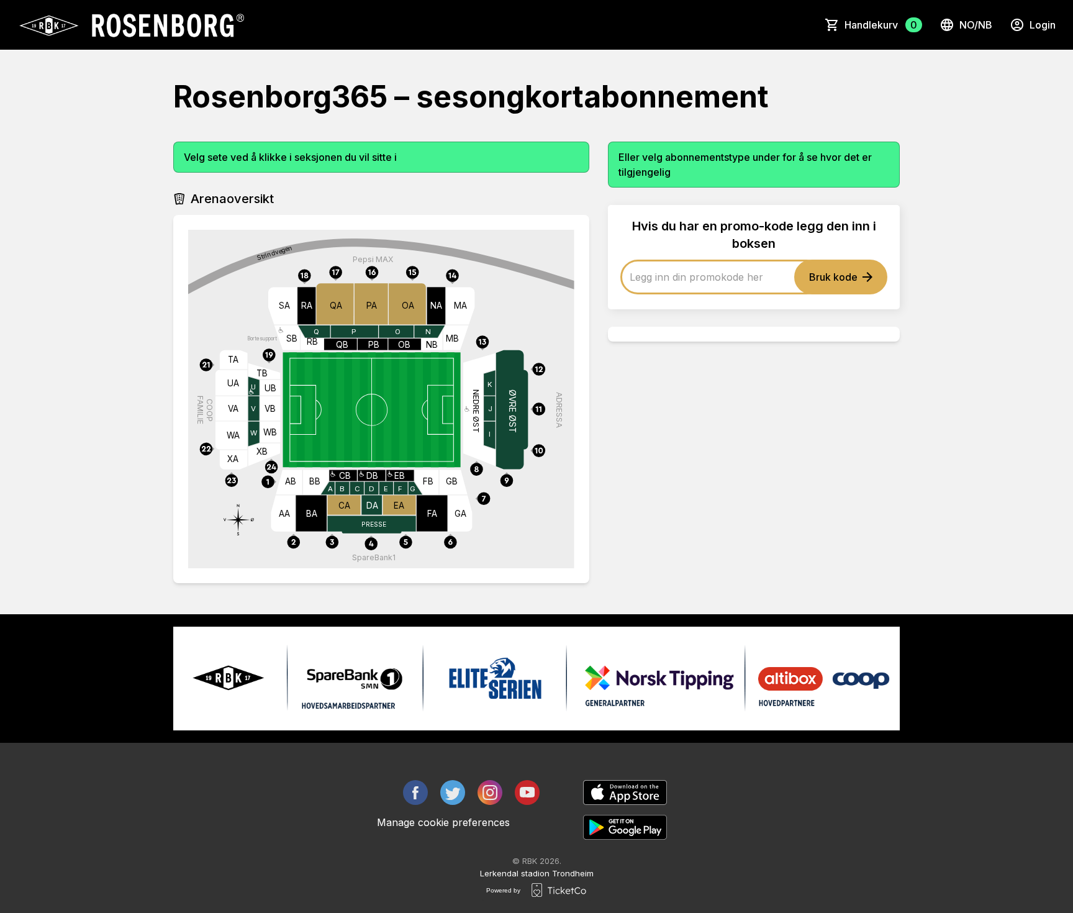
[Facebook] (415, 792)
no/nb (975, 25)
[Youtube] (527, 792)
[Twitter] (452, 792)
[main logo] (130, 25)
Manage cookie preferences (443, 822)
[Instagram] (490, 792)
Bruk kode (833, 277)
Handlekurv (880, 25)
